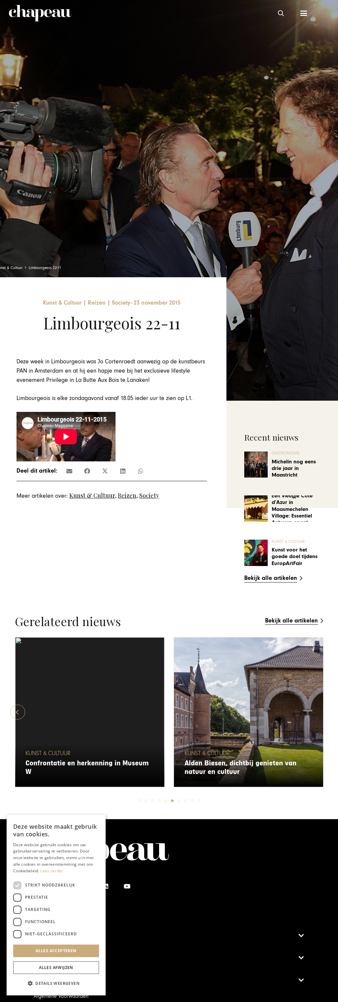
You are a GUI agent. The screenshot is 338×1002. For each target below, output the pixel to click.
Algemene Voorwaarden (61, 996)
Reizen (127, 495)
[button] (280, 13)
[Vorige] (17, 712)
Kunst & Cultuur (92, 495)
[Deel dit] (87, 471)
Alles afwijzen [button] (56, 967)
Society (149, 495)
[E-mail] (69, 471)
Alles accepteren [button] (56, 950)
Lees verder (51, 871)
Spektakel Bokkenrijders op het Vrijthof (247, 772)
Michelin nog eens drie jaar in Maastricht (294, 468)
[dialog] (56, 905)
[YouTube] (126, 886)
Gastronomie (286, 453)
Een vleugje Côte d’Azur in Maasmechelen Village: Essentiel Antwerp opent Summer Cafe (292, 512)
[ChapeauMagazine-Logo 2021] (40, 13)
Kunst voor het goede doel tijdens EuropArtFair (295, 557)
